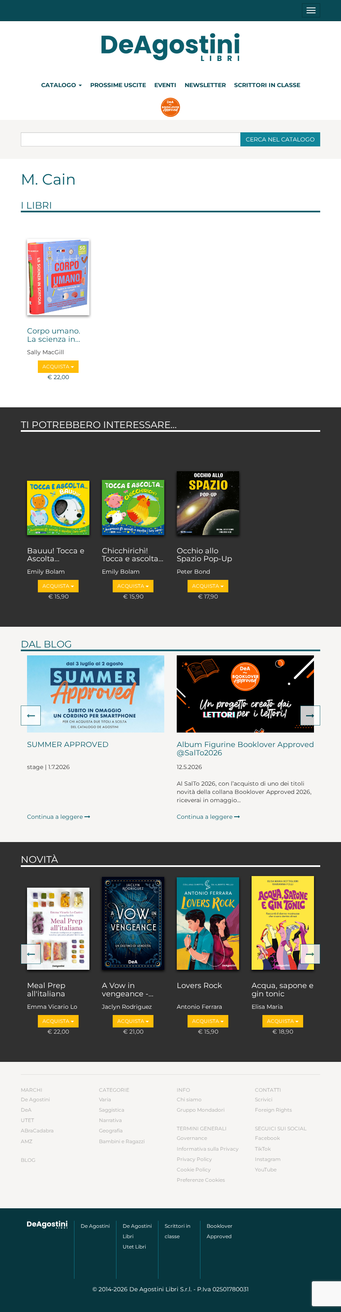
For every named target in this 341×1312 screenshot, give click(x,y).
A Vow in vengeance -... (127, 990)
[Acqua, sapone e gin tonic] (283, 922)
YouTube (266, 1169)
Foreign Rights (273, 1110)
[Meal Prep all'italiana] (58, 922)
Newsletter (205, 85)
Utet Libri (134, 1247)
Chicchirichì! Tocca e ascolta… (132, 555)
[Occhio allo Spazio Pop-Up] (208, 487)
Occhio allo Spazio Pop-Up (204, 555)
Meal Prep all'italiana (46, 990)
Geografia (111, 1130)
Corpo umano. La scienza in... (53, 335)
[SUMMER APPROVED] (95, 694)
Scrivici (263, 1099)
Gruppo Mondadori (201, 1110)
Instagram (268, 1159)
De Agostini (35, 1099)
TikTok (263, 1149)
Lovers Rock (199, 986)
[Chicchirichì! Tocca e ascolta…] (133, 487)
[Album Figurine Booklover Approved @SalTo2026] (245, 694)
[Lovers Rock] (208, 922)
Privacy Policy (194, 1159)
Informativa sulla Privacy (208, 1149)
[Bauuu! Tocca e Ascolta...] (58, 487)
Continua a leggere (55, 816)
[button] (31, 715)
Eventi (165, 85)
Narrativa (110, 1120)
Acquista (56, 366)
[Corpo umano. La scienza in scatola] (58, 268)
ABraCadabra (37, 1130)
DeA (26, 1110)
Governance (192, 1138)
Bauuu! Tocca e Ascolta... (55, 555)
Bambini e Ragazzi (122, 1141)
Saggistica (111, 1110)
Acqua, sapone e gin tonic (283, 990)
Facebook (267, 1138)
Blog (28, 1160)
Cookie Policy (194, 1169)
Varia (105, 1099)
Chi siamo (189, 1099)
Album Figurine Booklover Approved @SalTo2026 (245, 749)
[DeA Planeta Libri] (47, 1225)
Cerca (280, 139)
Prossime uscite (118, 85)
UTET (27, 1120)
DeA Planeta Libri (170, 47)
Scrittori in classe (267, 85)
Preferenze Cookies (201, 1180)
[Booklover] (170, 108)
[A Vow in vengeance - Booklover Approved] (133, 922)
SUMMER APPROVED (68, 745)
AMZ (26, 1141)
